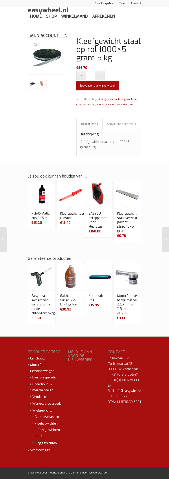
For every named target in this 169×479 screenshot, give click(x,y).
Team (122, 3)
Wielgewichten (125, 104)
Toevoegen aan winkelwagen (98, 86)
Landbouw (37, 358)
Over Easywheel (105, 3)
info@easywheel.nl (129, 391)
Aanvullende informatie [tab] (122, 124)
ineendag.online (57, 472)
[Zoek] (65, 35)
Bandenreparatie (44, 377)
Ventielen (39, 397)
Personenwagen (105, 104)
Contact (136, 3)
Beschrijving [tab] (89, 124)
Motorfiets (89, 104)
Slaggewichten (46, 443)
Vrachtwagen (40, 450)
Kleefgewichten (107, 99)
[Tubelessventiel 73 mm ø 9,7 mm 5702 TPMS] (3, 239)
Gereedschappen (47, 417)
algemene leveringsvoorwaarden (88, 472)
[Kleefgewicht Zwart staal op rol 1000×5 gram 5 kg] (165, 239)
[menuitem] (104, 3)
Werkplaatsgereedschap (50, 403)
